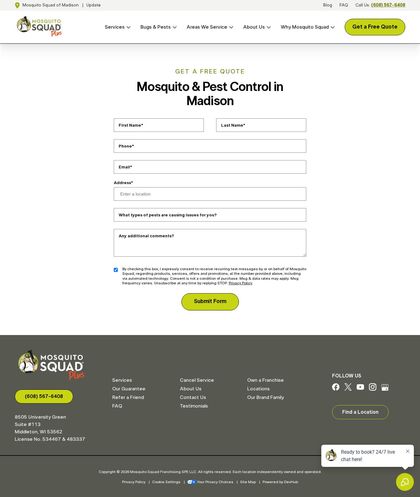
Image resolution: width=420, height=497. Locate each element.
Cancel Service (197, 380)
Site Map (248, 482)
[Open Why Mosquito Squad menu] (332, 27)
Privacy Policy (240, 283)
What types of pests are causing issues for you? (168, 215)
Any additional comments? (146, 236)
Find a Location (360, 412)
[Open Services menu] (128, 27)
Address (122, 183)
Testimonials (194, 406)
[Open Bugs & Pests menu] (174, 27)
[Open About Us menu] (268, 27)
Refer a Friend (128, 397)
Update (93, 5)
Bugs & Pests (156, 27)
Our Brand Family (265, 397)
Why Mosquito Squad (305, 27)
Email (124, 167)
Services (115, 27)
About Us (254, 27)
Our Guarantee (128, 388)
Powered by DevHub (280, 482)
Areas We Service (207, 27)
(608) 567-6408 (388, 5)
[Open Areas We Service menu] (230, 27)
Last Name (232, 125)
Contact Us (193, 397)
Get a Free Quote (375, 27)
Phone (125, 146)
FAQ (343, 5)
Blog (327, 5)
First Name (130, 125)
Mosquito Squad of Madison (50, 5)
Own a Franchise (265, 380)
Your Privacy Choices (215, 482)
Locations (258, 388)
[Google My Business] (385, 389)
